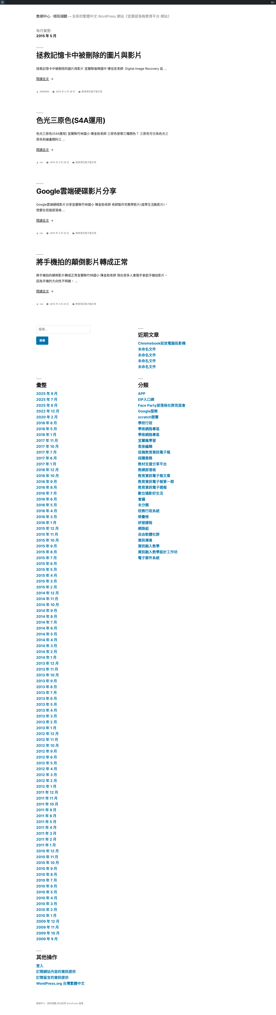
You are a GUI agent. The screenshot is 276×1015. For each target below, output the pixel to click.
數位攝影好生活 (150, 493)
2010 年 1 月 (46, 915)
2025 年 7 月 (46, 399)
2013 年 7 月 (46, 692)
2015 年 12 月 (47, 528)
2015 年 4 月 (46, 575)
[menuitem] (2, 2)
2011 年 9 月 (46, 810)
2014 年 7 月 (46, 622)
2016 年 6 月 (46, 499)
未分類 (143, 505)
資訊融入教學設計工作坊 (158, 552)
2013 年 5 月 (46, 704)
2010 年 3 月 (46, 904)
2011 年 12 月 (47, 792)
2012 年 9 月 (46, 751)
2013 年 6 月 (46, 698)
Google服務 (148, 411)
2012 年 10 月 (47, 745)
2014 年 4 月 (46, 640)
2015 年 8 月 (46, 552)
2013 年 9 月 (46, 681)
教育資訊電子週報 (152, 487)
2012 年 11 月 (47, 739)
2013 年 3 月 (46, 716)
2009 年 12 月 (48, 921)
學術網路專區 (149, 429)
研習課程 (145, 523)
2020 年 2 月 (47, 417)
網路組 (143, 528)
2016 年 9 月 (46, 481)
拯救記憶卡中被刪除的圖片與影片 (89, 55)
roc (41, 162)
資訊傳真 (145, 540)
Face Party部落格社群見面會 (161, 405)
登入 (39, 966)
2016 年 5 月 (46, 505)
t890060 (44, 91)
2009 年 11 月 (47, 927)
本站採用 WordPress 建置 (70, 1003)
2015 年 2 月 (46, 587)
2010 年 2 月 (46, 909)
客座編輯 (145, 446)
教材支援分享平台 (152, 464)
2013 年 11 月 (47, 669)
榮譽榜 (143, 517)
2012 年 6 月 (46, 757)
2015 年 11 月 (47, 534)
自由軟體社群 (149, 534)
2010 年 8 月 (46, 874)
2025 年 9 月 (47, 393)
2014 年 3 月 (46, 646)
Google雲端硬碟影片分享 (76, 191)
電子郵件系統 (149, 558)
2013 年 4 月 (46, 710)
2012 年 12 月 (47, 734)
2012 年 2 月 (46, 781)
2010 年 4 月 (46, 898)
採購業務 (145, 458)
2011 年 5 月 (46, 822)
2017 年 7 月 (46, 452)
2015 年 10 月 (47, 540)
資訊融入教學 (149, 546)
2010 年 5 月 (46, 892)
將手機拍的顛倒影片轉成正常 (82, 262)
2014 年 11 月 (47, 599)
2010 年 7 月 (46, 880)
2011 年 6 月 (46, 816)
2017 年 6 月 (46, 458)
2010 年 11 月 (47, 857)
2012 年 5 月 (46, 763)
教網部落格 (147, 470)
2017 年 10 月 (47, 446)
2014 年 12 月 (47, 593)
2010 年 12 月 (47, 851)
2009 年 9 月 (47, 939)
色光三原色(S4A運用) (70, 120)
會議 (141, 499)
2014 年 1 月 (46, 657)
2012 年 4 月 (46, 769)
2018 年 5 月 (46, 429)
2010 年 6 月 (46, 886)
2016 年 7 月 (46, 493)
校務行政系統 (149, 511)
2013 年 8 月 (46, 687)
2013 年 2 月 (46, 722)
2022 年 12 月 (47, 411)
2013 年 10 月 (47, 675)
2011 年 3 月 (46, 833)
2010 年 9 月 (46, 868)
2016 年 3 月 (46, 517)
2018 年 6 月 (46, 423)
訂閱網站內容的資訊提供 (56, 971)
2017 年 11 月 (47, 440)
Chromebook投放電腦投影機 (162, 343)
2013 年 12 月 (47, 663)
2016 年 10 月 (47, 476)
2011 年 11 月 (47, 798)
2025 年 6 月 (47, 405)
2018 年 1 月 (46, 434)
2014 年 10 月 (47, 605)
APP (141, 393)
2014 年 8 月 (46, 616)
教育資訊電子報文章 (92, 91)
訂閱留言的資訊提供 (52, 977)
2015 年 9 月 (46, 546)
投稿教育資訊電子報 (154, 452)
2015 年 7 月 (46, 558)
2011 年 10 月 (47, 804)
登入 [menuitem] (273, 2)
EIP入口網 (146, 399)
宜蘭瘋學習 (147, 440)
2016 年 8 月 (46, 487)
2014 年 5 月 (46, 634)
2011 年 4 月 (46, 827)
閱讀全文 (44, 79)
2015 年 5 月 (46, 569)
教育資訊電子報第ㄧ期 (156, 481)
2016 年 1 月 (46, 523)
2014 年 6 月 (46, 628)
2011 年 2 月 (46, 839)
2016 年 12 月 (47, 470)
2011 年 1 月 (46, 845)
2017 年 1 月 (46, 464)
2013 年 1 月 (46, 728)
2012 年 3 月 (46, 775)
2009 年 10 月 (48, 933)
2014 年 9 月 (46, 610)
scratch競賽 (148, 417)
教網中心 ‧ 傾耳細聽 (51, 16)
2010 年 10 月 (47, 863)
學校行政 (145, 423)
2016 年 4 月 (46, 511)
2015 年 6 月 (46, 563)
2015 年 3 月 (46, 581)
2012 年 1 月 (46, 786)
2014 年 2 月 (46, 652)
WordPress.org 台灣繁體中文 (60, 983)
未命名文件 (147, 349)
